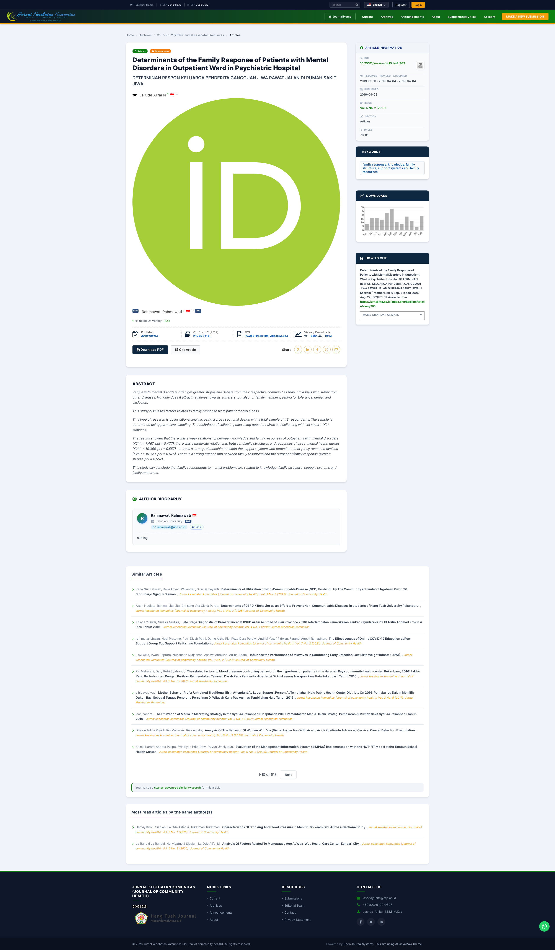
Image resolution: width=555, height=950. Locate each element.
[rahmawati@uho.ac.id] (193, 310)
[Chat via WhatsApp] (544, 926)
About (436, 16)
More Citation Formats (381, 314)
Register (401, 5)
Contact (290, 912)
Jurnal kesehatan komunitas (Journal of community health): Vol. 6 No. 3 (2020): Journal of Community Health (210, 735)
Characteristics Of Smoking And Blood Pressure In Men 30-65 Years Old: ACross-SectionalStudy (294, 827)
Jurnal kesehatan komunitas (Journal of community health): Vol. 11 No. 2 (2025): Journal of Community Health (210, 610)
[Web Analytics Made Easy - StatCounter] (139, 907)
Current (367, 16)
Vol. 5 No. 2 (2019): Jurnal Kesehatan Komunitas (190, 35)
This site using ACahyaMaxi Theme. (399, 944)
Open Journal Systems (358, 944)
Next (288, 774)
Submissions (293, 898)
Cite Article (187, 349)
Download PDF (152, 350)
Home (130, 35)
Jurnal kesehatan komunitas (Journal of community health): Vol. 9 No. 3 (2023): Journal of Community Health (253, 594)
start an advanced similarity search (177, 787)
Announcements (412, 16)
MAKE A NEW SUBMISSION (525, 16)
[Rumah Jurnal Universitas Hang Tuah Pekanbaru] (165, 924)
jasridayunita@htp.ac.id (379, 898)
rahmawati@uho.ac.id (171, 527)
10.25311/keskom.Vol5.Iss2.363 (266, 335)
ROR (198, 527)
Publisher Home (143, 5)
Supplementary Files (462, 16)
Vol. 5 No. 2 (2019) (373, 108)
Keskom (489, 16)
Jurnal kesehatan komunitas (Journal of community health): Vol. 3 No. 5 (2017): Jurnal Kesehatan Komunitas (219, 719)
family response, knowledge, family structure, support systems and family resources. (390, 168)
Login (418, 5)
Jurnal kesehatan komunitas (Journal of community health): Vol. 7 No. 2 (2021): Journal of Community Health (288, 643)
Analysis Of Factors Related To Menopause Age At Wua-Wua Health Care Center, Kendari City (290, 843)
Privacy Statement (297, 919)
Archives (387, 16)
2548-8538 (174, 4)
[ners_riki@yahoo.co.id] (177, 94)
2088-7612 (202, 4)
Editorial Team (294, 905)
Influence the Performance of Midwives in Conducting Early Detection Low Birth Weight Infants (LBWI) (325, 655)
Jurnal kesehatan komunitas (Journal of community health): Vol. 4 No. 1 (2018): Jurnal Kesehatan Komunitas (236, 627)
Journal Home (342, 16)
